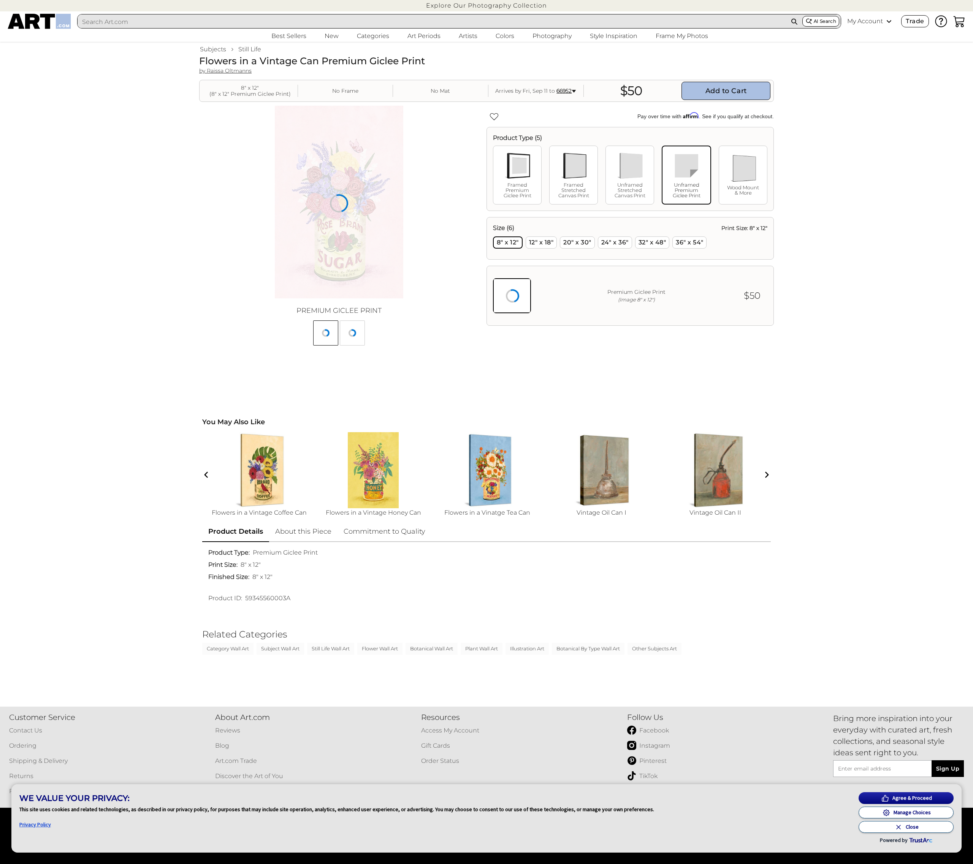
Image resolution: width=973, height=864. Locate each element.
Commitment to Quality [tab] (384, 531)
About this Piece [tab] (303, 531)
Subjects (213, 49)
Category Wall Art (228, 648)
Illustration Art (527, 648)
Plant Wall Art (481, 648)
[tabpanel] (630, 271)
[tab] (517, 175)
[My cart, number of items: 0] (959, 21)
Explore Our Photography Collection (486, 5)
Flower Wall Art (380, 648)
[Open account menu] (889, 21)
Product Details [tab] (235, 531)
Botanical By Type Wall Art (588, 648)
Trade (915, 21)
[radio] (508, 242)
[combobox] (432, 21)
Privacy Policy (35, 824)
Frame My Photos (682, 36)
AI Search (825, 21)
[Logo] (39, 21)
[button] (486, 5)
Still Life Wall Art (331, 648)
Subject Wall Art (280, 648)
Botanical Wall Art (431, 648)
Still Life (249, 49)
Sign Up (947, 768)
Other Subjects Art (654, 648)
